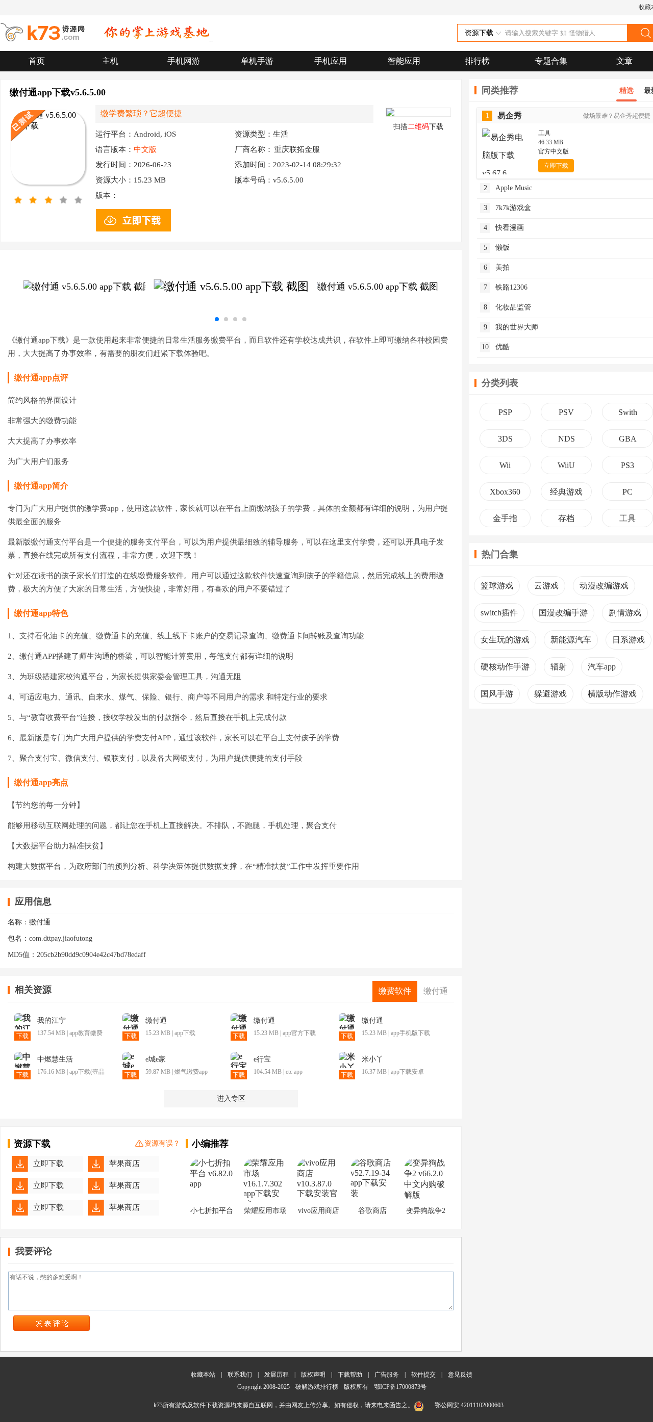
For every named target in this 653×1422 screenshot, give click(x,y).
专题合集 (551, 61)
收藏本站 (203, 1374)
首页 (37, 61)
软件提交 (423, 1374)
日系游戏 (628, 639)
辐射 (558, 666)
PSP (505, 412)
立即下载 (48, 1163)
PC (627, 491)
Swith (627, 412)
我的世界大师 (511, 327)
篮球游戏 (497, 585)
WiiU (566, 465)
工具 (627, 518)
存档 (566, 518)
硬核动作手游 (505, 666)
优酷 (496, 347)
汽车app (602, 666)
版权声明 (313, 1374)
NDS (566, 438)
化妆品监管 (508, 307)
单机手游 (257, 61)
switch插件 (499, 612)
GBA (628, 438)
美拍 (497, 267)
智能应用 (404, 61)
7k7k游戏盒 (508, 208)
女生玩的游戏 (505, 639)
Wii (505, 465)
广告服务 (386, 1374)
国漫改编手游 (563, 612)
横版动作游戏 (612, 693)
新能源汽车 (570, 639)
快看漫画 (504, 227)
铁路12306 (506, 287)
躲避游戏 (550, 693)
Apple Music (508, 188)
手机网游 (183, 61)
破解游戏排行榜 (317, 1386)
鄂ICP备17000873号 (400, 1386)
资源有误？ (162, 1143)
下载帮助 (350, 1374)
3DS (505, 438)
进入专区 (231, 1098)
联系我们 (240, 1374)
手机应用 (330, 61)
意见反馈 (460, 1374)
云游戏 (546, 585)
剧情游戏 (625, 612)
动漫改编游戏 (604, 585)
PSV (566, 412)
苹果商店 (124, 1163)
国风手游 (497, 693)
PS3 (627, 465)
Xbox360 (505, 491)
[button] (217, 319)
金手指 (505, 518)
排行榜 (477, 61)
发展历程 (276, 1374)
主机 (110, 61)
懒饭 (497, 247)
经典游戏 (566, 491)
